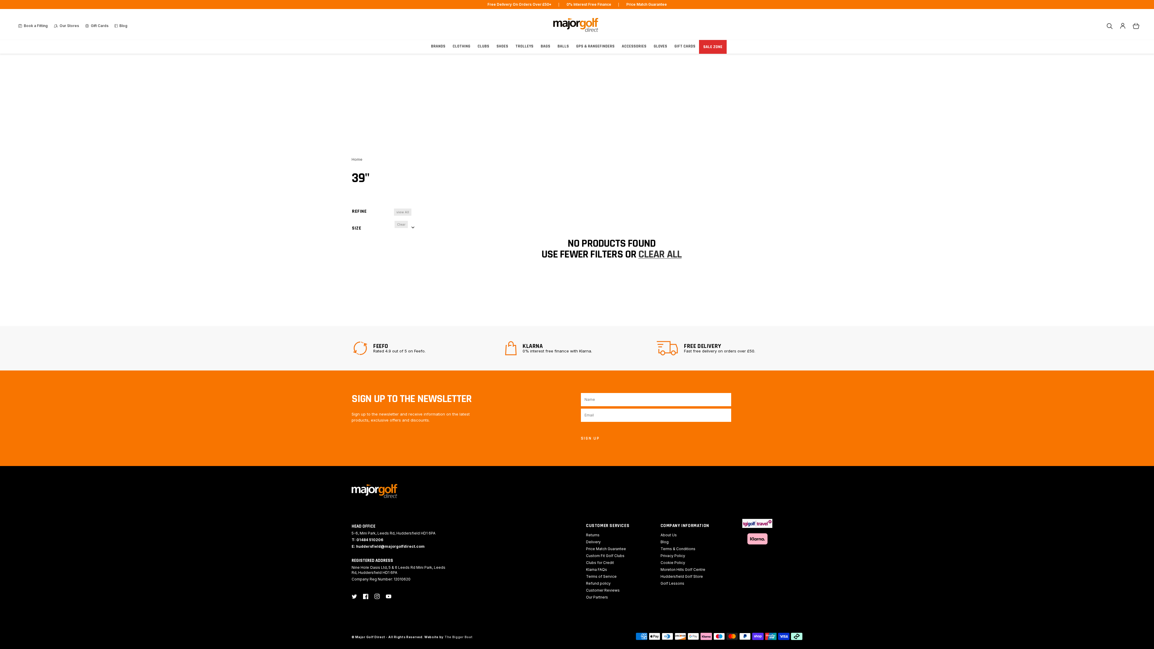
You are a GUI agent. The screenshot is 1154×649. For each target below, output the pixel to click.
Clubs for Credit (600, 562)
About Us (669, 535)
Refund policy (598, 583)
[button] (1109, 25)
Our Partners (597, 597)
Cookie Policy (673, 562)
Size (356, 228)
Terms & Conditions (678, 549)
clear (401, 224)
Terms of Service (601, 576)
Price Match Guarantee (606, 549)
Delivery (593, 542)
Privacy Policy (673, 555)
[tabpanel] (425, 348)
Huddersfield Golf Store (682, 576)
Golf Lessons (672, 583)
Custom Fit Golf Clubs (605, 555)
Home (357, 159)
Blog (665, 542)
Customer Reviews (603, 590)
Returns (593, 535)
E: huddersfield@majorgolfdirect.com (388, 546)
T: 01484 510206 (367, 540)
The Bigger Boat (458, 637)
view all (402, 212)
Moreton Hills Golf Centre (683, 569)
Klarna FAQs (596, 569)
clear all (660, 254)
